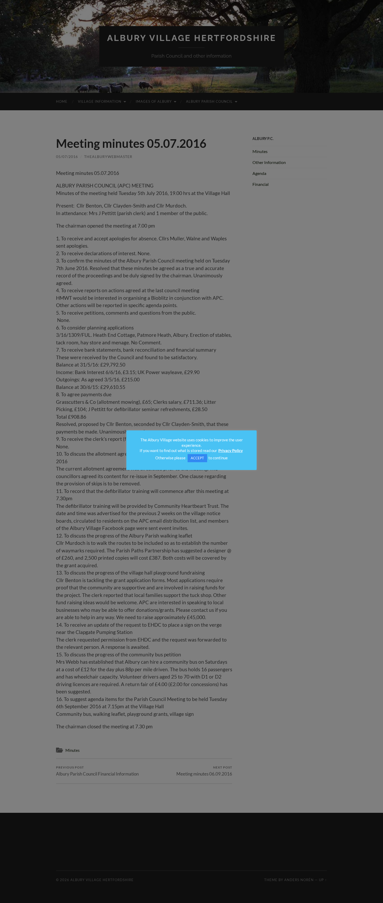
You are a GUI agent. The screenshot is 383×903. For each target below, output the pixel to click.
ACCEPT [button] (197, 458)
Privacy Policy (230, 450)
